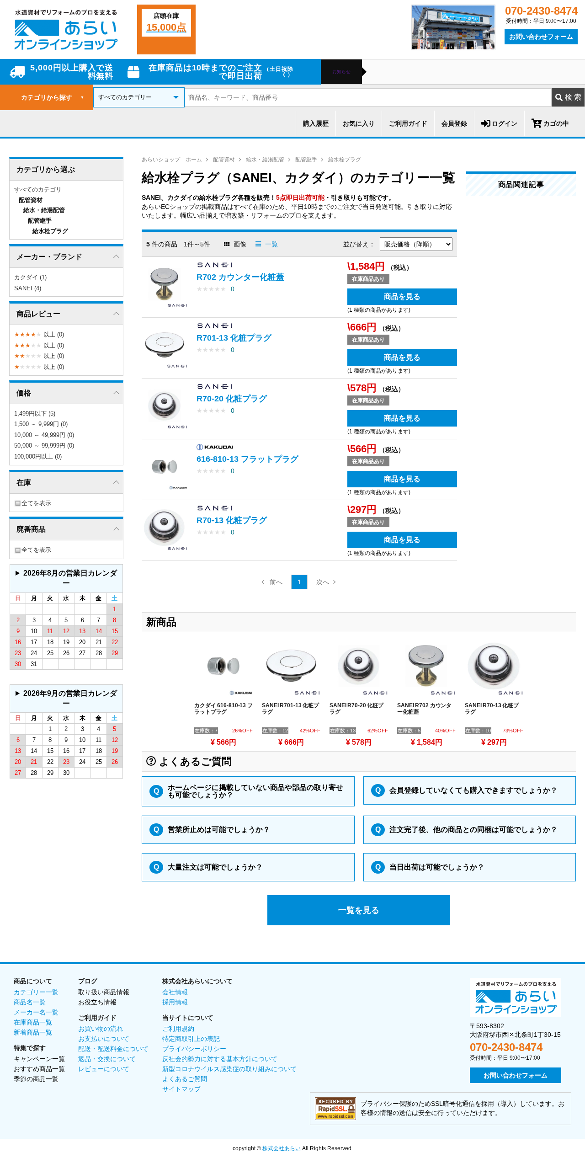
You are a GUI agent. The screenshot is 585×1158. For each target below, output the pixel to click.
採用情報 (175, 1002)
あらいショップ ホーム (172, 159)
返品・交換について (107, 1058)
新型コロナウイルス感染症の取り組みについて (229, 1069)
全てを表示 (36, 503)
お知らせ (341, 71)
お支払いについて (103, 1038)
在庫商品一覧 (33, 1022)
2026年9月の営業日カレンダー (70, 698)
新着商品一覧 (33, 1032)
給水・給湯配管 (265, 159)
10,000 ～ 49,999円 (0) (44, 435)
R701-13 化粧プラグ (234, 337)
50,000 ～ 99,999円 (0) (44, 445)
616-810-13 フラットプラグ (247, 459)
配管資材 (224, 159)
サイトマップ (181, 1089)
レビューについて (103, 1069)
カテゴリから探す (52, 97)
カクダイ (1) (30, 277)
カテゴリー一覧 (36, 992)
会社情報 (175, 992)
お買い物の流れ (100, 1028)
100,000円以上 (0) (38, 456)
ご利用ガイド (408, 123)
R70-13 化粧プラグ (232, 520)
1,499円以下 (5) (34, 413)
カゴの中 (556, 123)
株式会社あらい (281, 1148)
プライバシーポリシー (194, 1048)
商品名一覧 (30, 1002)
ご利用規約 (178, 1028)
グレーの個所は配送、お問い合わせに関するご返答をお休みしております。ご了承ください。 (64, 580)
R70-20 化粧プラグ (232, 398)
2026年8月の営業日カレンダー (70, 578)
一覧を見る (358, 910)
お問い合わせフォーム (541, 36)
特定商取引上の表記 (191, 1038)
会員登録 (454, 123)
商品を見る (402, 296)
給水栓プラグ (344, 159)
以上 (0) (39, 334)
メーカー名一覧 (36, 1012)
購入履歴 (316, 123)
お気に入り (359, 123)
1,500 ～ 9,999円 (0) (41, 424)
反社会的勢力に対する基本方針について (219, 1058)
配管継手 (306, 159)
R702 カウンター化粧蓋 (240, 277)
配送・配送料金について (113, 1048)
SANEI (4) (27, 288)
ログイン (504, 123)
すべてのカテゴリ (38, 189)
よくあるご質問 (184, 1079)
